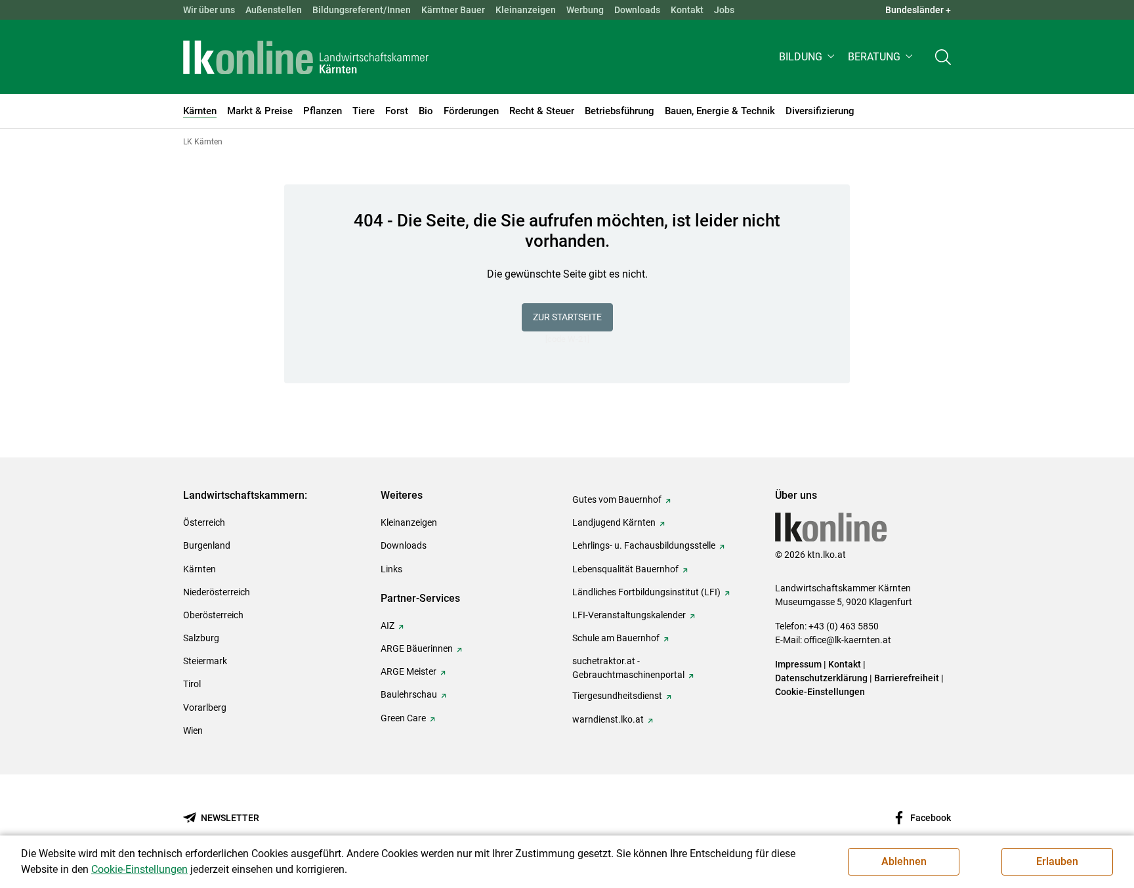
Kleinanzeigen (525, 10)
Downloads (637, 10)
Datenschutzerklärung (821, 678)
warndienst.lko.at (608, 719)
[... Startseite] (306, 57)
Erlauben (1057, 861)
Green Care (403, 718)
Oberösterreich (213, 615)
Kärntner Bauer (453, 10)
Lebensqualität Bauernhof (625, 569)
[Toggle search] (943, 57)
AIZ (387, 625)
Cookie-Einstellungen (820, 692)
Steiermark (205, 661)
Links (391, 569)
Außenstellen (273, 10)
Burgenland (206, 545)
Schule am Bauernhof (616, 638)
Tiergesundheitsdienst (617, 695)
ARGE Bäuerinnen (417, 648)
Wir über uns (209, 10)
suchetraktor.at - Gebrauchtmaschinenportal (628, 668)
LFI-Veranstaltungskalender (629, 615)
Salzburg (201, 638)
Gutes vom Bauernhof (617, 499)
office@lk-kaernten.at (847, 640)
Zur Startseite (567, 317)
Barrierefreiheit (906, 678)
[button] (808, 57)
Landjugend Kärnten (614, 522)
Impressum (798, 664)
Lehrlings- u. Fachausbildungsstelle (643, 545)
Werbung (585, 10)
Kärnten (199, 569)
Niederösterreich (216, 592)
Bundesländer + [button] (918, 10)
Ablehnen (904, 861)
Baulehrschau (409, 694)
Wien (193, 730)
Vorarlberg (204, 707)
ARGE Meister (408, 671)
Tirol (192, 684)
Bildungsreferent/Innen (361, 10)
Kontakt (687, 10)
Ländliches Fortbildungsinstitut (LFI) (646, 592)
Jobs (724, 10)
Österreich (204, 522)
